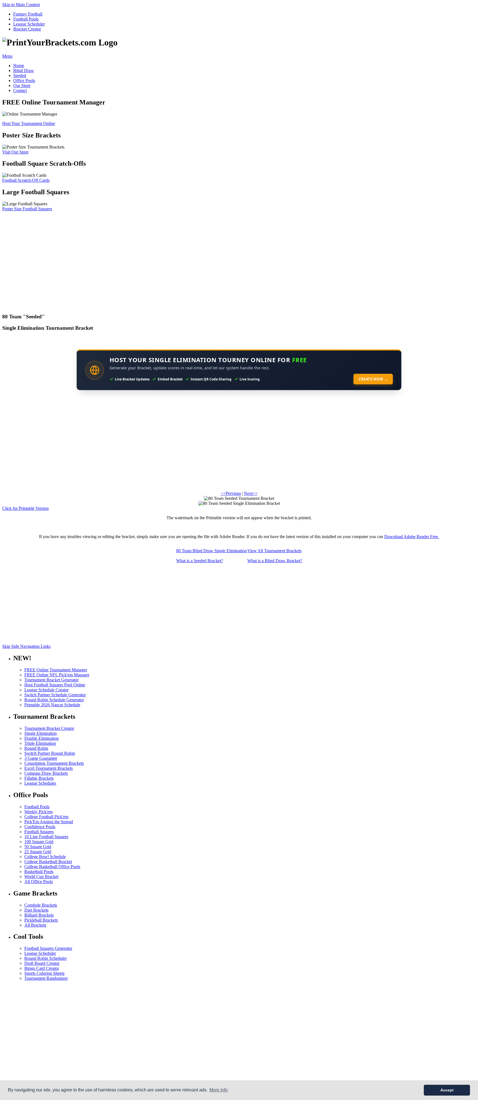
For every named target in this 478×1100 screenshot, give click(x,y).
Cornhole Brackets (40, 905)
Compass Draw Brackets (46, 773)
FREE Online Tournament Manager (55, 669)
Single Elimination (40, 733)
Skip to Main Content (21, 4)
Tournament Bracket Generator (51, 679)
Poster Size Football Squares (27, 208)
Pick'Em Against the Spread (48, 821)
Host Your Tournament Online (28, 123)
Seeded (19, 75)
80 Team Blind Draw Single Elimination (211, 550)
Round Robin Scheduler (45, 958)
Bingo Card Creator (41, 968)
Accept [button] (447, 1090)
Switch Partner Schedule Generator (55, 694)
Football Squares (39, 831)
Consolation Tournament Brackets (54, 763)
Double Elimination (41, 738)
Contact (20, 90)
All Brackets (35, 925)
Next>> (251, 493)
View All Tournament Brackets (274, 550)
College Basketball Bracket (48, 861)
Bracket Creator (27, 29)
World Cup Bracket (41, 876)
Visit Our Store (15, 152)
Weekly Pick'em (38, 811)
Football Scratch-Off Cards (26, 180)
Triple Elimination (40, 743)
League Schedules (40, 783)
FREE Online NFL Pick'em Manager (56, 674)
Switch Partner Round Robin (49, 753)
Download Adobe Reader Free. (411, 536)
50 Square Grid (37, 846)
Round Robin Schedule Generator (54, 699)
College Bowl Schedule (45, 856)
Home (18, 65)
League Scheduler (29, 24)
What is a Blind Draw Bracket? (274, 560)
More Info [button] (218, 1090)
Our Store (21, 85)
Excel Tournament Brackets (48, 768)
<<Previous (231, 493)
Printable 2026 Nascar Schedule (52, 704)
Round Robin (36, 748)
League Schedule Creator (46, 689)
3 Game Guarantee (40, 758)
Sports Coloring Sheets (44, 973)
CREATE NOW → (373, 379)
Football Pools (25, 19)
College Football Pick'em (46, 816)
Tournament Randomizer (46, 978)
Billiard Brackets (39, 915)
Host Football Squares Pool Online (54, 684)
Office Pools (24, 80)
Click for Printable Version (25, 508)
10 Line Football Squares (46, 836)
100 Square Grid (38, 841)
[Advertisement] (168, 259)
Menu (7, 56)
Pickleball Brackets (41, 920)
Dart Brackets (36, 910)
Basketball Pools (38, 871)
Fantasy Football (27, 14)
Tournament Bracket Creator (49, 728)
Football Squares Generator (48, 948)
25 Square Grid (37, 851)
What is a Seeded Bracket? (199, 560)
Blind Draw (23, 70)
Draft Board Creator (41, 963)
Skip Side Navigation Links (26, 646)
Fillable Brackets (39, 778)
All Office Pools (38, 881)
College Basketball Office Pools (52, 866)
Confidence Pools (39, 826)
